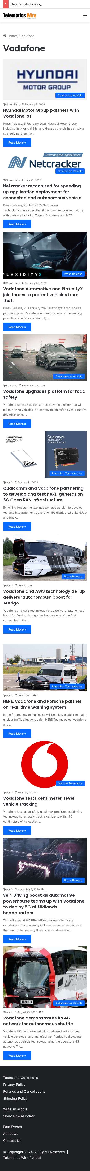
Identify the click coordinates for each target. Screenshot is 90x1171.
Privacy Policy (14, 1084)
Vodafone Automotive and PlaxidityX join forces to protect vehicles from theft (43, 295)
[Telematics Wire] (20, 15)
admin (9, 482)
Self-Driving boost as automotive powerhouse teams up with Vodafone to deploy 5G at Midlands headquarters (44, 904)
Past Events (12, 1127)
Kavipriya (11, 385)
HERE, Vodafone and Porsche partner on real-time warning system (42, 704)
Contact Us (12, 1140)
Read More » (17, 142)
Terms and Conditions (20, 1077)
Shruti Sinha (13, 104)
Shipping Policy (15, 1098)
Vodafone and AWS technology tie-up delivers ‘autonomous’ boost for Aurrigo (44, 597)
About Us (10, 1134)
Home (11, 36)
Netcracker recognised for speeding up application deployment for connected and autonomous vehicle (42, 192)
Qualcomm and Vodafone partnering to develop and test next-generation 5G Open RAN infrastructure (43, 494)
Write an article (15, 1109)
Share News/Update (19, 1116)
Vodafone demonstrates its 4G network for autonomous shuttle (38, 1021)
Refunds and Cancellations (24, 1091)
